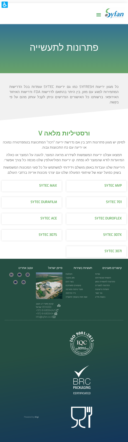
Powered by (31, 417)
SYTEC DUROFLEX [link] (108, 218)
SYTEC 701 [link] (114, 202)
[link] (47, 317)
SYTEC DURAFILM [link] (44, 202)
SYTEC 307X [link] (112, 235)
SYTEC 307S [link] (48, 235)
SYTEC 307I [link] (113, 251)
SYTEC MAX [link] (48, 185)
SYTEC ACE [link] (48, 218)
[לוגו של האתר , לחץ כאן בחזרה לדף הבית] (113, 13)
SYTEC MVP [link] (113, 185)
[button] (98, 15)
